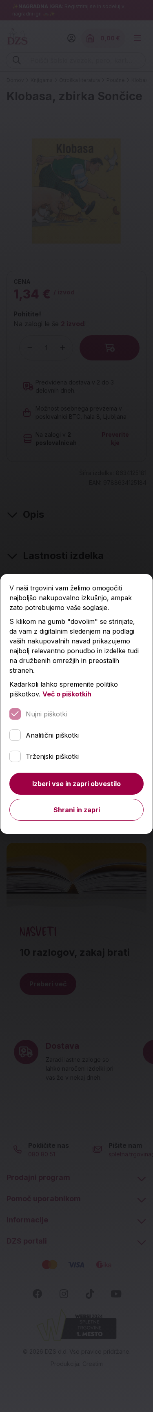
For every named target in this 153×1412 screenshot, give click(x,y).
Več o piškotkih (66, 694)
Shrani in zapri (76, 810)
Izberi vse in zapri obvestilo (76, 784)
